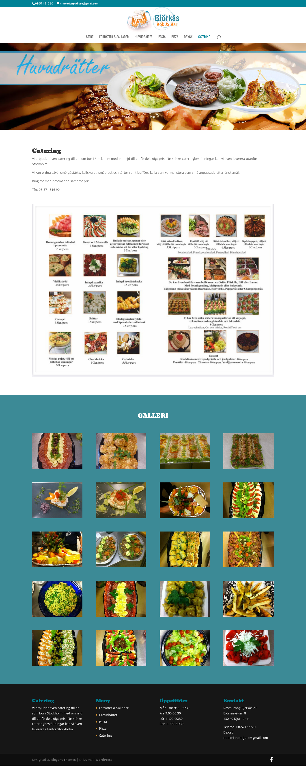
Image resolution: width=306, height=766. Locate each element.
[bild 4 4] (57, 566)
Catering (204, 37)
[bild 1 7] (185, 566)
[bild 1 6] (121, 566)
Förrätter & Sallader (114, 37)
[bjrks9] (57, 468)
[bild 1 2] (248, 664)
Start (89, 37)
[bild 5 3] (185, 517)
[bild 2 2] (248, 566)
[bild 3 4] (248, 615)
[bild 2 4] (57, 615)
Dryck (188, 37)
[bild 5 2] (248, 517)
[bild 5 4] (121, 517)
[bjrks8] (121, 468)
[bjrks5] (248, 468)
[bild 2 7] (121, 615)
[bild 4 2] (121, 664)
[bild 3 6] (57, 664)
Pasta (162, 37)
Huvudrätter (144, 37)
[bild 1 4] (185, 664)
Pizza (174, 37)
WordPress (103, 759)
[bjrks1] (57, 517)
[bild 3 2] (185, 615)
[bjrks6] (185, 468)
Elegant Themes (63, 759)
